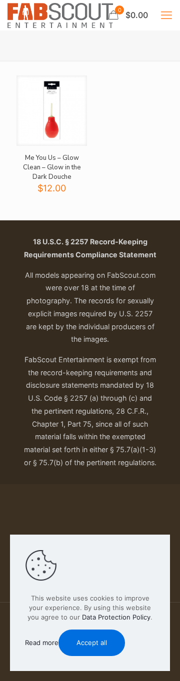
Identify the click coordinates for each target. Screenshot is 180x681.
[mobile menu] (166, 14)
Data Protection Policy (116, 617)
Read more (41, 643)
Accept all (91, 643)
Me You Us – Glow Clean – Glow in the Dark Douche (52, 167)
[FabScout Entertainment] (60, 14)
